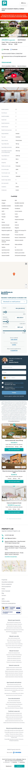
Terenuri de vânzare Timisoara (14, 660)
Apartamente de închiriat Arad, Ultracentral (14, 688)
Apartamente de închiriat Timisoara (14, 695)
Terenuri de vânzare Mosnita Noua (14, 654)
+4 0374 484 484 (9, 535)
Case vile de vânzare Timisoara (14, 640)
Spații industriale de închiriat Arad (14, 713)
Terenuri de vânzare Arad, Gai (14, 658)
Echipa (3, 588)
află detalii (18, 759)
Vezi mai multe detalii (14, 449)
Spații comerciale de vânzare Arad (14, 667)
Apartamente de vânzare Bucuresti (14, 627)
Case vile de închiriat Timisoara (14, 702)
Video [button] (11, 35)
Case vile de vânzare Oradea (14, 642)
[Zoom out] (26, 287)
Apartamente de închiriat (14, 682)
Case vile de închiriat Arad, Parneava (14, 704)
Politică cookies (6, 601)
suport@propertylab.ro (10, 538)
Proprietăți (4, 579)
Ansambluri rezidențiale (7, 582)
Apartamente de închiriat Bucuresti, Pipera (14, 693)
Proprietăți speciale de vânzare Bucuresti (14, 730)
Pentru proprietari (6, 586)
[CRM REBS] (17, 752)
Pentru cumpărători (7, 584)
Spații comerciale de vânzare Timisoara (14, 671)
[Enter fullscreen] (26, 264)
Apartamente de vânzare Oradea (14, 626)
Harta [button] (25, 35)
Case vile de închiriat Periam (14, 706)
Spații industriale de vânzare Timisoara (14, 673)
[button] (2, 28)
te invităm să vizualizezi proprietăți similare (14, 16)
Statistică (14, 762)
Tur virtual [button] (18, 35)
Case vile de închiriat (14, 698)
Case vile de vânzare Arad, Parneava (14, 645)
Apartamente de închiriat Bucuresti (14, 686)
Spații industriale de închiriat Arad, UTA (14, 720)
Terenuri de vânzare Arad (14, 652)
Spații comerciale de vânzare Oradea (14, 674)
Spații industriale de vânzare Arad (14, 669)
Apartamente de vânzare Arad (14, 622)
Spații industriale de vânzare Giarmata (14, 676)
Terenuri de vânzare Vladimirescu (14, 662)
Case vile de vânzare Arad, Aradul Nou (14, 643)
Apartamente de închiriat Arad (14, 684)
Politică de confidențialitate (9, 603)
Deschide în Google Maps (11, 556)
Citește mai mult (6, 62)
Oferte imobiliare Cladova (9, 66)
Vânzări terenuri (14, 650)
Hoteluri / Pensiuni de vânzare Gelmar (14, 734)
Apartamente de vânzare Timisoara (14, 624)
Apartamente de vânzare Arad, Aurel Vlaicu (14, 629)
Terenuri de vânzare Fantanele (14, 656)
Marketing (22, 762)
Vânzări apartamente (14, 620)
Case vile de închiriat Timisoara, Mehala (14, 708)
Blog (3, 593)
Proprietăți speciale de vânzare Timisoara (14, 732)
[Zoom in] (26, 285)
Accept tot (19, 766)
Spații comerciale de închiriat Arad (14, 715)
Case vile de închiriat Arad (14, 700)
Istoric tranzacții (6, 591)
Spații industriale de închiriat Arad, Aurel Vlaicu (14, 722)
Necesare (7, 762)
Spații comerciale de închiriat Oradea (14, 717)
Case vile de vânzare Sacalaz (14, 647)
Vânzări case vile (14, 636)
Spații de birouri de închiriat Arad (14, 718)
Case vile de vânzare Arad (14, 638)
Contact (4, 595)
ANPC (3, 599)
